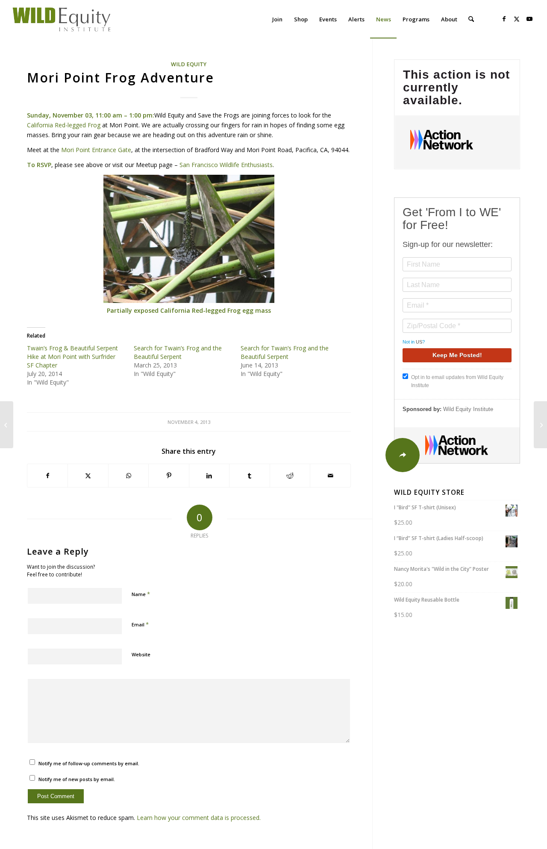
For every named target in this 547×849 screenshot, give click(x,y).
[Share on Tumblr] (249, 475)
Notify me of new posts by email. (76, 779)
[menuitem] (277, 19)
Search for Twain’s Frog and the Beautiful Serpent (178, 352)
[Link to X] (516, 18)
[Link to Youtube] (529, 18)
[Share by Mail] (330, 475)
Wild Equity (188, 64)
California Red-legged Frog (63, 125)
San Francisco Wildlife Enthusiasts (226, 165)
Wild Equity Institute (468, 409)
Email (140, 624)
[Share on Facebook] (47, 475)
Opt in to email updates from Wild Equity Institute (457, 381)
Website (141, 654)
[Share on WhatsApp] (129, 475)
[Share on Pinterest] (169, 475)
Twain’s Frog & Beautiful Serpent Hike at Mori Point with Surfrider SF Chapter (72, 356)
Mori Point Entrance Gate (96, 150)
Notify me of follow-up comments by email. (88, 763)
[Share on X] (88, 475)
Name (141, 594)
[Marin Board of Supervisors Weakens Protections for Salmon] (6, 424)
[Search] (471, 19)
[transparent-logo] (62, 19)
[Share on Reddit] (290, 475)
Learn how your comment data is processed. (199, 818)
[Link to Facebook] (503, 18)
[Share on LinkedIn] (209, 475)
